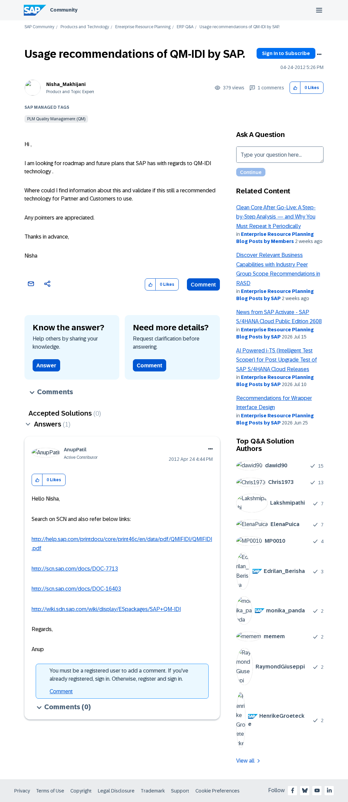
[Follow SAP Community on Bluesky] (305, 790)
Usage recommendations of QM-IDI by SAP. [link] (239, 27)
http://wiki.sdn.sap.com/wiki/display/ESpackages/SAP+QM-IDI (106, 609)
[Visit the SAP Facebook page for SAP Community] (292, 790)
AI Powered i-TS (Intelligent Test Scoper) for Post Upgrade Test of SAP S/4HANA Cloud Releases (276, 360)
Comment (203, 284)
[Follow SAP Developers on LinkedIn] (329, 790)
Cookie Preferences (217, 791)
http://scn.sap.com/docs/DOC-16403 (76, 589)
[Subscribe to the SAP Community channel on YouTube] (317, 790)
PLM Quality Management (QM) (56, 119)
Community (63, 10)
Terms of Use (50, 791)
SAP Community (39, 27)
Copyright (81, 791)
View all (245, 761)
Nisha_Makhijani (66, 84)
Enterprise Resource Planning (143, 27)
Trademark (153, 791)
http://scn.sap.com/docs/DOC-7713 (75, 569)
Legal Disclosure (116, 791)
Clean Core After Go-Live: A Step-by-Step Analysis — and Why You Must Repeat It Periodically (276, 217)
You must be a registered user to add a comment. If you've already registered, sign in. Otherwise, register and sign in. (119, 675)
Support (180, 791)
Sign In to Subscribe (286, 53)
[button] (295, 88)
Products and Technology (84, 27)
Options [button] (319, 54)
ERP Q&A (185, 27)
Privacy (22, 791)
